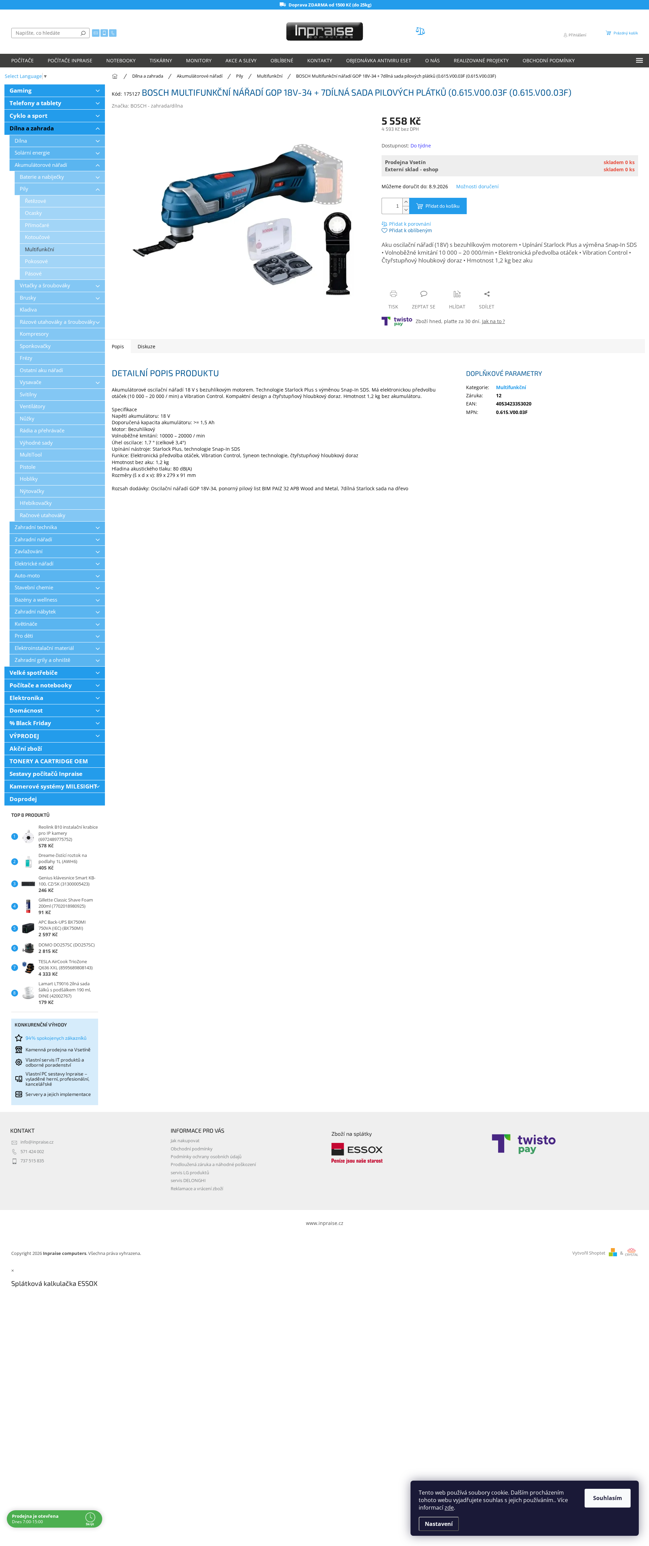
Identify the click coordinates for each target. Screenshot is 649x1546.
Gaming (21, 90)
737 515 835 (32, 1161)
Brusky (28, 297)
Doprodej (23, 799)
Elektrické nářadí (34, 563)
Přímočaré (37, 225)
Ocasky (33, 213)
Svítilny (28, 394)
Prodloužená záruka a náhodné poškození (213, 1164)
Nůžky (27, 418)
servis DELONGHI (188, 1180)
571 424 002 (32, 1151)
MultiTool (31, 454)
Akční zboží (26, 748)
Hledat (83, 33)
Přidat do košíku (443, 206)
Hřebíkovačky (36, 503)
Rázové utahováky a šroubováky (57, 321)
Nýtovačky (32, 491)
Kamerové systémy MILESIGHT (53, 786)
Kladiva (28, 309)
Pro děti (24, 635)
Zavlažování (29, 551)
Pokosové (36, 261)
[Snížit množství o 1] (405, 210)
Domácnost (26, 710)
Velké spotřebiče (34, 672)
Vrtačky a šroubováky (45, 285)
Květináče (26, 623)
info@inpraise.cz (36, 1142)
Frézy (26, 358)
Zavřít (418, 280)
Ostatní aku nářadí (41, 370)
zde (449, 1507)
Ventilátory (32, 406)
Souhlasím (607, 1498)
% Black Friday (30, 723)
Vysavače (30, 382)
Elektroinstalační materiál (44, 648)
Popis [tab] (118, 346)
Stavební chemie (34, 587)
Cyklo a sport (28, 115)
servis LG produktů (190, 1173)
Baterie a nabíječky (42, 176)
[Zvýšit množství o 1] (405, 202)
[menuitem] (22, 60)
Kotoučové (37, 237)
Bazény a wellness (36, 599)
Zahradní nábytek (35, 611)
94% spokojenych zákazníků (56, 1037)
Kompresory (34, 333)
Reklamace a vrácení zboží (197, 1189)
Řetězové (35, 201)
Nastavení (439, 1524)
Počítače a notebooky (41, 685)
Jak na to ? (493, 321)
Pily (24, 188)
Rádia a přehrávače (42, 430)
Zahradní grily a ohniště (42, 660)
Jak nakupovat (185, 1141)
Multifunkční (39, 249)
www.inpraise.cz (324, 1223)
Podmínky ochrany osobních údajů (206, 1157)
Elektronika (26, 698)
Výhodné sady (36, 442)
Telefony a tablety (35, 103)
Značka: (147, 105)
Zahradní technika (36, 527)
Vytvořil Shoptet (588, 1253)
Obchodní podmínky (192, 1149)
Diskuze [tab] (146, 346)
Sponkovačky (35, 346)
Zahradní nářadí (33, 539)
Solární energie (32, 152)
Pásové (33, 273)
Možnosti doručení (477, 186)
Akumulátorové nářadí (41, 165)
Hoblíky (29, 478)
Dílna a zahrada (32, 128)
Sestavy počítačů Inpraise (46, 774)
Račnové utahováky (42, 515)
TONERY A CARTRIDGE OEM (49, 761)
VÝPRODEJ (24, 736)
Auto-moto (27, 575)
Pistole (27, 467)
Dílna (21, 140)
